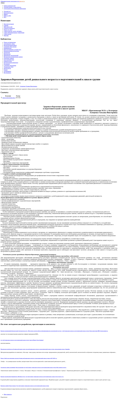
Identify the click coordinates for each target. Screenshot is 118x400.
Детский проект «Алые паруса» (12, 7)
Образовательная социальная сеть (13, 1)
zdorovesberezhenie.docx (8, 97)
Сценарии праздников (10, 65)
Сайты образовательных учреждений (14, 32)
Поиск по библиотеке (10, 42)
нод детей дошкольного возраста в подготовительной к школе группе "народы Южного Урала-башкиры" (22, 340)
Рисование (7, 64)
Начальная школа (8, 12)
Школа (6, 14)
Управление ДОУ (8, 67)
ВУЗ (5, 17)
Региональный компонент (11, 62)
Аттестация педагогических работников (15, 8)
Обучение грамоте (9, 58)
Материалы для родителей (11, 55)
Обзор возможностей (9, 5)
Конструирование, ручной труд (12, 49)
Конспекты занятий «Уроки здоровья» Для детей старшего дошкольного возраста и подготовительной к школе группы (25, 385)
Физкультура (7, 68)
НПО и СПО (7, 15)
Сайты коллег (7, 34)
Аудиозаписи (7, 71)
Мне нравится (8, 394)
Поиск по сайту (8, 29)
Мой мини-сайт (8, 27)
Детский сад (7, 11)
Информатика (7, 48)
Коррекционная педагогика (11, 51)
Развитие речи (8, 61)
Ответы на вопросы (9, 28)
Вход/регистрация (9, 24)
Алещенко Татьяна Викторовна (28, 86)
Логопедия (7, 52)
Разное (6, 70)
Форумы (6, 35)
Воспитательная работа (10, 45)
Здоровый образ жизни (10, 46)
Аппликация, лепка (9, 43)
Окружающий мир (9, 59)
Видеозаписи (7, 72)
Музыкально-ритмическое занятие (13, 57)
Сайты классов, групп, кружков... (13, 31)
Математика (7, 54)
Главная (6, 25)
